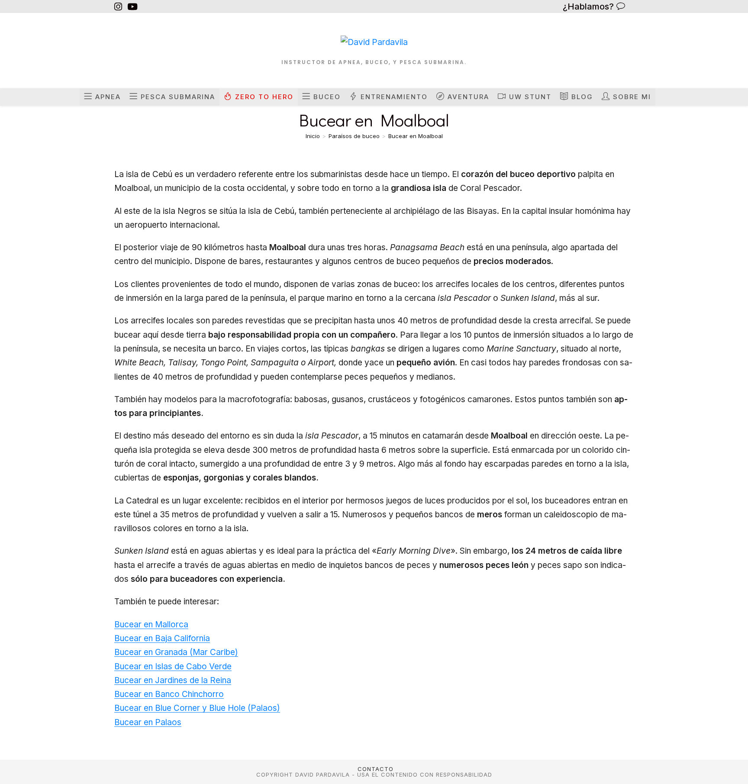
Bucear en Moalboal (415, 135)
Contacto (375, 768)
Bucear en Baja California (162, 638)
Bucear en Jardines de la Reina (172, 680)
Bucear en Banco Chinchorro (169, 694)
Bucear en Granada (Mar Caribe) (176, 652)
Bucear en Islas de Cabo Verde (173, 666)
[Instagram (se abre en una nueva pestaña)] (119, 6)
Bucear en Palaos (147, 722)
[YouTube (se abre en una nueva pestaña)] (132, 6)
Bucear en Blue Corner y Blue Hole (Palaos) (197, 708)
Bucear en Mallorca (151, 624)
